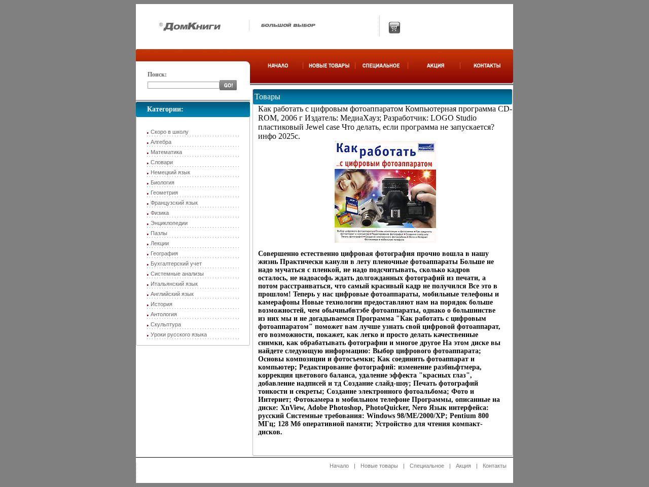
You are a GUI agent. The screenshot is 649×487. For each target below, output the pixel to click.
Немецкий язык (170, 172)
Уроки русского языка (179, 334)
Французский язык (174, 203)
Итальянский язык (174, 284)
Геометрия (164, 193)
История (161, 304)
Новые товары (379, 466)
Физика (160, 213)
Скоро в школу (170, 132)
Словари (162, 162)
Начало (339, 466)
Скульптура (166, 324)
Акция (463, 466)
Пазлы (159, 233)
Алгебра (161, 142)
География (164, 253)
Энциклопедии (169, 223)
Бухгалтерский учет (176, 263)
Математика (166, 152)
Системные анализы (177, 274)
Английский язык (172, 294)
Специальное (427, 466)
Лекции (160, 243)
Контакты (495, 466)
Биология (162, 182)
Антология (164, 314)
